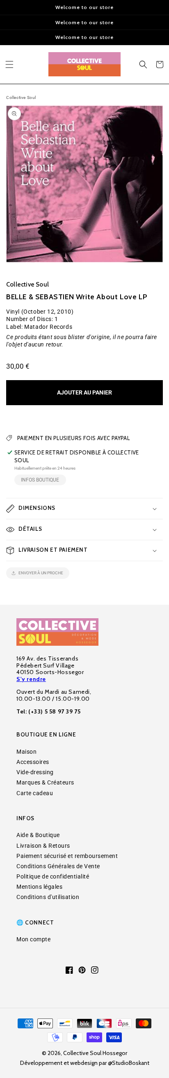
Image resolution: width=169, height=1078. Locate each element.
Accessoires (32, 762)
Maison (26, 751)
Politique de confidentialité (52, 876)
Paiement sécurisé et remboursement (67, 856)
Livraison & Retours (43, 845)
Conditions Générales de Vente (58, 866)
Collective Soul (21, 97)
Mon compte (33, 939)
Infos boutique (40, 480)
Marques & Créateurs (45, 782)
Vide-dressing (35, 772)
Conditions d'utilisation (47, 897)
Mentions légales (39, 886)
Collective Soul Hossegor (95, 1053)
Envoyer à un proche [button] (40, 573)
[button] (9, 64)
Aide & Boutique (38, 835)
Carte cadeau (34, 793)
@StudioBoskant (128, 1063)
